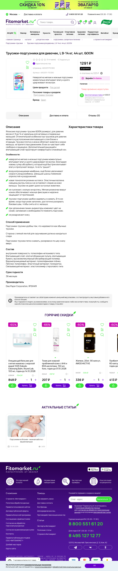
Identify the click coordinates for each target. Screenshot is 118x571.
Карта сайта (11, 548)
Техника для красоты (58, 33)
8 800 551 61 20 (76, 14)
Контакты (10, 534)
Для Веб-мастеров (13, 544)
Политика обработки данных (17, 503)
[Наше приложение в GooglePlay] (106, 469)
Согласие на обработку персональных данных (15, 524)
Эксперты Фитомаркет (46, 526)
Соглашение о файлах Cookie (18, 519)
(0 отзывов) (51, 60)
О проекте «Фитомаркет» (16, 499)
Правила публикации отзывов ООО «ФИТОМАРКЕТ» (18, 539)
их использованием (43, 567)
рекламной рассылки (102, 512)
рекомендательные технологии (38, 565)
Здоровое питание (81, 33)
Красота (46, 33)
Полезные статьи (44, 530)
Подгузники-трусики (43, 95)
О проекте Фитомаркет (102, 39)
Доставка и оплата (33, 14)
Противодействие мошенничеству (51, 515)
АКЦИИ (10, 33)
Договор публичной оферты (17, 511)
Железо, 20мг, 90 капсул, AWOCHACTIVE (88, 362)
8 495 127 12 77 (85, 535)
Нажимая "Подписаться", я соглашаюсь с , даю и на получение (92, 509)
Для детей (55, 87)
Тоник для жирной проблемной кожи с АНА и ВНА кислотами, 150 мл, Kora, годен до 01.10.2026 (54, 364)
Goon (43, 100)
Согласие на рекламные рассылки (20, 530)
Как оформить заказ (45, 499)
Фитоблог (105, 33)
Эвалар (23, 33)
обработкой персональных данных (67, 567)
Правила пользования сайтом (18, 507)
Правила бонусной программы (18, 515)
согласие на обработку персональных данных (91, 511)
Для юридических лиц (46, 511)
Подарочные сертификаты (93, 33)
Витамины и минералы (35, 33)
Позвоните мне (100, 14)
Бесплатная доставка (94, 95)
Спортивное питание (70, 33)
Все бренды (42, 507)
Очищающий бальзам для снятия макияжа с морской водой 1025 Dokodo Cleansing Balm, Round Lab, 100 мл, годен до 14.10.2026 (21, 366)
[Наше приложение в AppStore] (93, 469)
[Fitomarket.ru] (21, 22)
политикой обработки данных (88, 508)
